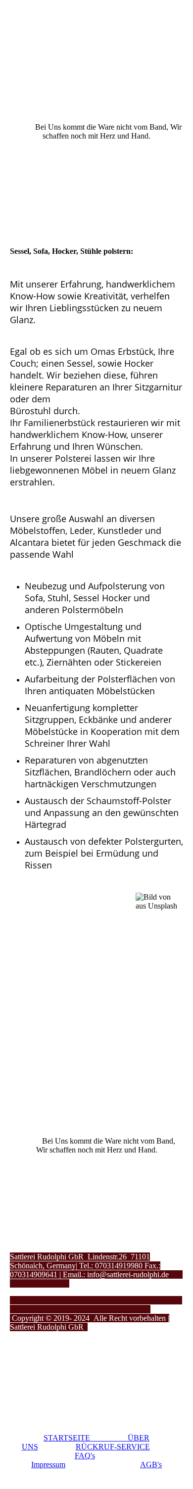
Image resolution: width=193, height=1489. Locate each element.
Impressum (48, 1464)
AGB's (151, 1464)
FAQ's (85, 1455)
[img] (96, 37)
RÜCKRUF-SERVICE (113, 1446)
